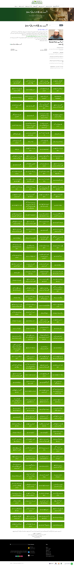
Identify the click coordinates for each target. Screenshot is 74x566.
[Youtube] (20, 556)
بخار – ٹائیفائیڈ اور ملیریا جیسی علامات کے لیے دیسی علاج (56, 56)
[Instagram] (22, 556)
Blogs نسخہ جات (41, 6)
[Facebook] (16, 556)
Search (61, 25)
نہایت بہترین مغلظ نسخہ (60, 47)
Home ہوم (16, 6)
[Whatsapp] (18, 556)
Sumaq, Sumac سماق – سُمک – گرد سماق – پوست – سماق (56, 66)
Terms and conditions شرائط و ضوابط (50, 556)
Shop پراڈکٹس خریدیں (48, 553)
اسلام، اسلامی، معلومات (42, 15)
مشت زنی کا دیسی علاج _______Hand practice (58, 52)
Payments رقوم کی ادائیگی (56, 6)
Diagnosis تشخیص (35, 6)
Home (30, 15)
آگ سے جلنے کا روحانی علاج (16, 44)
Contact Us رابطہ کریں (49, 6)
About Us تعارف (21, 6)
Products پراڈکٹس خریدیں (28, 6)
